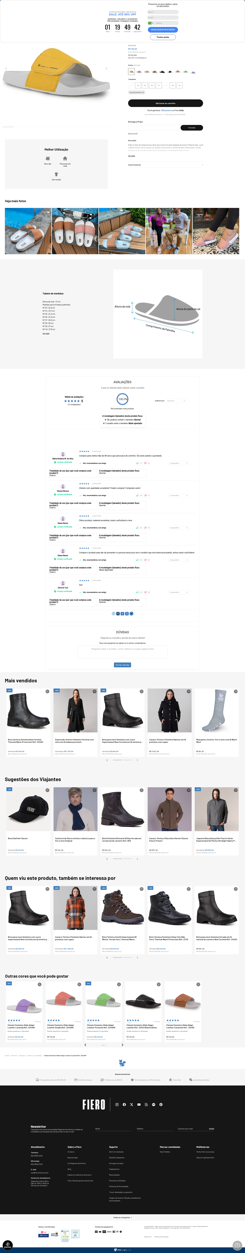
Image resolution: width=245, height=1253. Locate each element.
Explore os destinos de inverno (79, 1175)
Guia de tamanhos (136, 92)
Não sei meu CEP (133, 133)
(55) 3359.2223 (37, 1156)
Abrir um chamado (116, 1152)
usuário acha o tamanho (123, 423)
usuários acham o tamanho (124, 420)
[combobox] (151, 23)
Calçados (22, 1055)
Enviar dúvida (122, 665)
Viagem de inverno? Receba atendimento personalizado (125, 1199)
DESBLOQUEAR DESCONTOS (163, 30)
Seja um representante (205, 1157)
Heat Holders (165, 1152)
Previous (6, 68)
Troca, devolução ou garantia (120, 1192)
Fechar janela (163, 37)
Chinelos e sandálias (34, 1055)
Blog (69, 1169)
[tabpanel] (28, 723)
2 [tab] (124, 760)
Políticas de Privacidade (118, 1186)
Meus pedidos (114, 1175)
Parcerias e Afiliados (117, 1181)
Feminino (14, 1055)
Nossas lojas (73, 1157)
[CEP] (164, 125)
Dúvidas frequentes (116, 1157)
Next (106, 68)
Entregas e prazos (116, 1163)
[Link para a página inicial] (7, 1055)
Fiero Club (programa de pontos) (80, 1181)
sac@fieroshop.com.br (40, 1173)
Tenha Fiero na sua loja (205, 1152)
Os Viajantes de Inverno (77, 1163)
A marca (71, 1152)
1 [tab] (114, 760)
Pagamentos (114, 1169)
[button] (131, 85)
